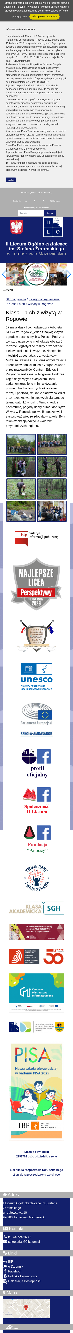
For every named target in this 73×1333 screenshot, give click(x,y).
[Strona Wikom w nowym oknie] (12, 1327)
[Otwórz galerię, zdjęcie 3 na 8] (21, 467)
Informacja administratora (37, 208)
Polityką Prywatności (28, 6)
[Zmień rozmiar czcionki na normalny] (26, 201)
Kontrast (56, 201)
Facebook (14, 1271)
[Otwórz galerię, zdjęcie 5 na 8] (21, 489)
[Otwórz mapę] (26, 1308)
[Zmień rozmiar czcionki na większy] (34, 201)
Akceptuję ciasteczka (44, 16)
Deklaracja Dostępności (24, 1281)
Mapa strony (46, 192)
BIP (10, 1261)
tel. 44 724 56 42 (19, 1237)
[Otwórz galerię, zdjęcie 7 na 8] (21, 511)
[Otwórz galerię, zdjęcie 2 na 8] (52, 444)
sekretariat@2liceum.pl (23, 1241)
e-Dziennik (15, 1266)
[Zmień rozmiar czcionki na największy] (43, 201)
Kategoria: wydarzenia (44, 299)
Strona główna (29, 192)
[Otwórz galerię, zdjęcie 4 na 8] (52, 467)
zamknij (11, 180)
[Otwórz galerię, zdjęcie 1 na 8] (21, 444)
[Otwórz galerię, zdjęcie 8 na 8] (52, 511)
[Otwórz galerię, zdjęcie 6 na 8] (52, 489)
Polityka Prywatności (22, 1276)
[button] (68, 274)
